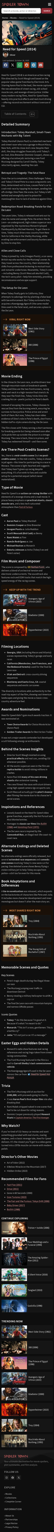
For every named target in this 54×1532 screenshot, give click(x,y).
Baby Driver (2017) (16, 1205)
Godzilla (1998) (35, 1305)
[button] (5, 65)
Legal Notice (11, 1523)
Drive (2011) (13, 1188)
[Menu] (50, 4)
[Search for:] (21, 10)
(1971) (28, 827)
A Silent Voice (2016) (38, 1274)
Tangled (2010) (35, 1290)
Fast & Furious (26, 507)
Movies (13, 17)
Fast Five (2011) (14, 1184)
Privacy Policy (11, 1527)
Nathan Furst (37, 567)
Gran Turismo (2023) (17, 1197)
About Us (9, 1515)
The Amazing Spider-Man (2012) (38, 1259)
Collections (10, 1497)
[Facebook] (12, 1477)
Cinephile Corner (13, 1501)
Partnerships (11, 1519)
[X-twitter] (18, 1477)
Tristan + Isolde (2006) (38, 1227)
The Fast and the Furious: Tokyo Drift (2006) (28, 1201)
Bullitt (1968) (13, 1209)
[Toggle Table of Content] (31, 114)
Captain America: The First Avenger (32, 1117)
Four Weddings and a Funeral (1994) (38, 1243)
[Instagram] (6, 1477)
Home (5, 17)
